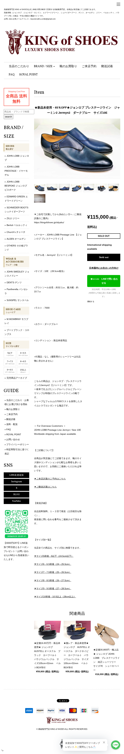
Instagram (16, 481)
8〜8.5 (23, 362)
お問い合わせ (13, 439)
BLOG (16, 494)
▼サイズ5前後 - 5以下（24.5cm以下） (53, 556)
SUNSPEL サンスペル (18, 300)
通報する (90, 301)
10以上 (23, 371)
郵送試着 (10, 419)
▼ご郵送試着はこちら (45, 486)
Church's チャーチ (16, 232)
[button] (44, 66)
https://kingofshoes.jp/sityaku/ (49, 222)
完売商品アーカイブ (17, 378)
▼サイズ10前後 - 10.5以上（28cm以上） (55, 596)
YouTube (16, 501)
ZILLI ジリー (13, 218)
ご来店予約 (12, 414)
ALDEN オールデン (16, 239)
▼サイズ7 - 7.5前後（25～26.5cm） (52, 572)
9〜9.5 (9, 371)
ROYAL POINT (13, 434)
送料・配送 (12, 424)
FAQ (8, 429)
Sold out (103, 257)
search (8, 116)
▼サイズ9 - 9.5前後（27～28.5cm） (52, 588)
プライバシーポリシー (17, 444)
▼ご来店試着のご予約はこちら (50, 478)
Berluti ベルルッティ (17, 225)
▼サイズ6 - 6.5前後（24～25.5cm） (52, 564)
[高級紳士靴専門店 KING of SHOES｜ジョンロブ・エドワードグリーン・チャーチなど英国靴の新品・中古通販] (62, 40)
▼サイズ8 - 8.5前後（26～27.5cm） (52, 580)
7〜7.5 (9, 362)
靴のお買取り (13, 409)
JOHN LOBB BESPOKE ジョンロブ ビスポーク (16, 185)
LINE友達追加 (16, 475)
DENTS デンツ (14, 282)
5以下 (9, 354)
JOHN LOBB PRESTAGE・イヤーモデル (16, 170)
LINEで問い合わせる (109, 281)
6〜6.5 (23, 354)
